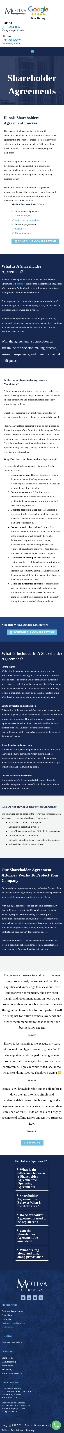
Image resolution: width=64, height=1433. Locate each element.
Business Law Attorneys (13, 1323)
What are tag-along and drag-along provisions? (30, 1253)
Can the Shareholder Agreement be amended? (27, 1236)
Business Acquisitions (12, 1311)
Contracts (6, 1319)
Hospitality (7, 1369)
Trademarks (7, 1327)
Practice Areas (9, 1304)
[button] (32, 52)
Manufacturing (9, 1361)
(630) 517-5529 (9, 1397)
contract (21, 283)
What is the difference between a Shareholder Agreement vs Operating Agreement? (31, 1178)
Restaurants (7, 1365)
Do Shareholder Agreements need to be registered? (31, 1218)
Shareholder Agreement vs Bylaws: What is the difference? (29, 1201)
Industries (7, 1351)
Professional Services (12, 1373)
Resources (7, 1336)
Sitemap (29, 1430)
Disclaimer (17, 1430)
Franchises (7, 1315)
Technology (7, 1358)
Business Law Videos (12, 1342)
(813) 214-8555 (9, 1411)
